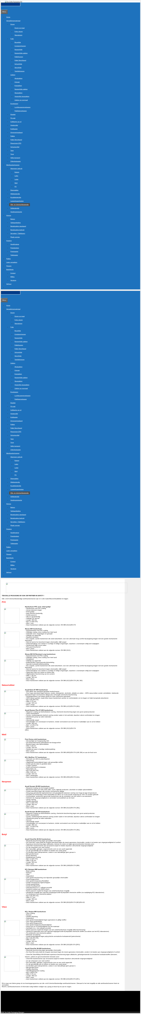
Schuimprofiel (14, 147)
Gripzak (17, 82)
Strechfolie (18, 67)
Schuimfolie (18, 64)
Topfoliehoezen (19, 71)
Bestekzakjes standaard (18, 226)
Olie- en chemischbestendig (19, 204)
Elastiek (12, 114)
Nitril (16, 183)
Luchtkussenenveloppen (22, 107)
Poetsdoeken (14, 248)
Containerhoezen (20, 46)
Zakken (12, 75)
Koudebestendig (15, 197)
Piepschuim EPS (15, 143)
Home (8, 17)
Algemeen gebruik (16, 168)
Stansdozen (18, 35)
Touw (12, 154)
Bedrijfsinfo (10, 269)
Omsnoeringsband (16, 132)
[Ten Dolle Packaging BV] (13, 1)
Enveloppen (14, 103)
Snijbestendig (14, 208)
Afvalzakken (18, 78)
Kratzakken (18, 85)
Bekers (12, 219)
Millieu (12, 277)
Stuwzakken (18, 93)
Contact (12, 273)
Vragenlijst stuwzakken (22, 96)
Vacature (13, 280)
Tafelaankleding (15, 222)
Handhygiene (14, 244)
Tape (12, 150)
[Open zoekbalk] (2, 8)
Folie (12, 39)
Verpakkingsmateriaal (13, 21)
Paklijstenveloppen (21, 111)
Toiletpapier (14, 255)
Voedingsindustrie (16, 212)
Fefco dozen (19, 31)
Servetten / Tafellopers (17, 233)
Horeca (8, 215)
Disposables (14, 190)
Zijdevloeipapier (15, 161)
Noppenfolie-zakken (21, 53)
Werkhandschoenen (12, 165)
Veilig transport (15, 158)
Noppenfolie (18, 49)
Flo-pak (12, 118)
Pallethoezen (19, 57)
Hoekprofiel (14, 125)
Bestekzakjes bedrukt (17, 230)
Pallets (12, 136)
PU (16, 186)
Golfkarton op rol (15, 122)
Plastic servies (15, 237)
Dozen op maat (20, 28)
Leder (16, 179)
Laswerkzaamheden (17, 201)
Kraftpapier (14, 129)
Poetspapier (14, 251)
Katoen (17, 172)
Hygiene (9, 240)
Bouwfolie (18, 42)
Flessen (8, 266)
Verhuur (8, 284)
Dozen (12, 24)
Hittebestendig (15, 194)
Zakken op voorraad (21, 100)
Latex (16, 176)
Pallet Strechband (20, 60)
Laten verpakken (11, 262)
